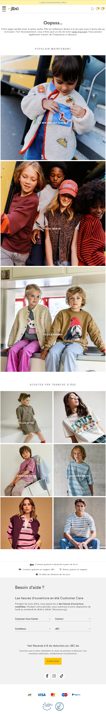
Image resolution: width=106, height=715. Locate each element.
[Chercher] (92, 8)
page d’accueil (79, 31)
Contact (59, 619)
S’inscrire (53, 661)
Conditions (20, 628)
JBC (57, 628)
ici (65, 609)
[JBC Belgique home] (13, 9)
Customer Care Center (26, 619)
